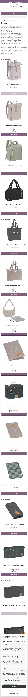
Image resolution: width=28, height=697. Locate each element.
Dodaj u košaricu (14, 134)
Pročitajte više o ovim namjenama (10, 684)
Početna (2, 10)
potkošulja (3, 36)
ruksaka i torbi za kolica (6, 47)
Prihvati (14, 686)
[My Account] (23, 7)
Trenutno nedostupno (14, 93)
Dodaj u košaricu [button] (14, 173)
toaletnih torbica (15, 47)
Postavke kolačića (14, 693)
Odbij (14, 690)
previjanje (10, 49)
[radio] (13, 131)
